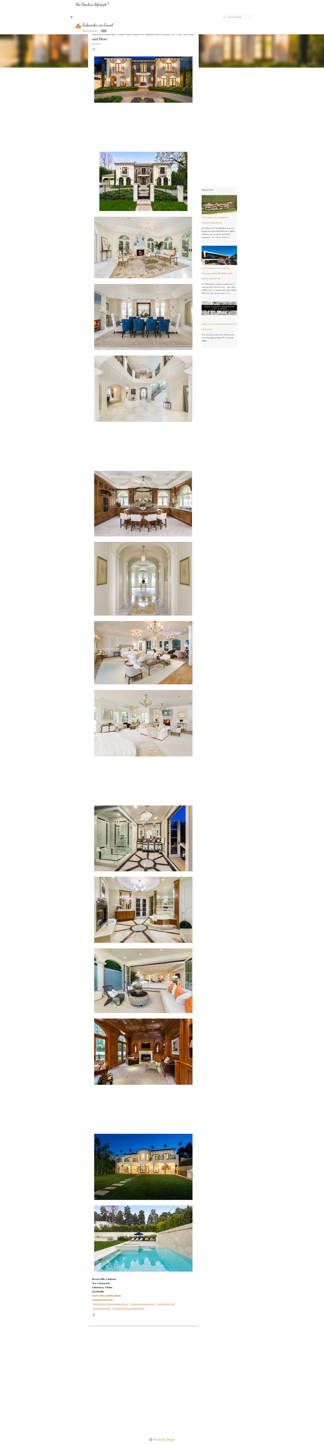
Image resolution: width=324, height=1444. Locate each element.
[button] (93, 49)
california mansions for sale (142, 1304)
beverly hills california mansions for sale (110, 1304)
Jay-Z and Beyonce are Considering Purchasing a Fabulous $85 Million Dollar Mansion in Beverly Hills (217, 273)
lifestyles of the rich (165, 1304)
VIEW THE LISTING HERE (106, 1296)
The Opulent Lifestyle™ (92, 4)
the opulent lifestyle (101, 1309)
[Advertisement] (121, 14)
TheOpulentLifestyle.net (102, 1300)
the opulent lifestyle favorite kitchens (128, 1309)
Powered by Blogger (163, 1439)
